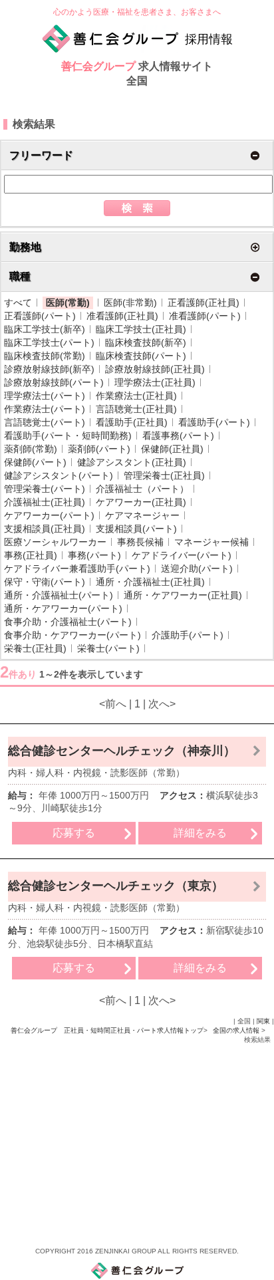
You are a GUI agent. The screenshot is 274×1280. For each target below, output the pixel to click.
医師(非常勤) (130, 302)
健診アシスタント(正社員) (131, 462)
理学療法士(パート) (44, 395)
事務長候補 (140, 542)
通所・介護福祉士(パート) (58, 595)
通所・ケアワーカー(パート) (63, 608)
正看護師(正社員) (203, 302)
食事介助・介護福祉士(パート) (68, 621)
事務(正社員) (30, 555)
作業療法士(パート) (44, 409)
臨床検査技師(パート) (141, 355)
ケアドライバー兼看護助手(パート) (77, 568)
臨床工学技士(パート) (49, 342)
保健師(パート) (35, 462)
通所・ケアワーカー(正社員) (183, 595)
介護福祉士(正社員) (44, 502)
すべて (18, 302)
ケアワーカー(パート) (49, 515)
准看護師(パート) (205, 316)
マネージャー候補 (211, 542)
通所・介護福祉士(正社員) (150, 581)
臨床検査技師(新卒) (145, 342)
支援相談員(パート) (136, 528)
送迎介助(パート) (197, 568)
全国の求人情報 (237, 1030)
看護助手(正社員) (132, 422)
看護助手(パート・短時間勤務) (68, 435)
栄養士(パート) (108, 648)
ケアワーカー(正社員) (141, 502)
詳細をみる (200, 832)
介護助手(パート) (187, 635)
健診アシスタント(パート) (58, 475)
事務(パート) (94, 555)
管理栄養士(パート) (44, 488)
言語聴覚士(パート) (44, 422)
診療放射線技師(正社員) (155, 369)
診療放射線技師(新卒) (49, 369)
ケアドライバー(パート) (181, 555)
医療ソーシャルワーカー (55, 542)
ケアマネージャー (142, 515)
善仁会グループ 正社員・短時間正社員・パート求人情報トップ (107, 1030)
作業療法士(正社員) (136, 395)
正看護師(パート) (40, 316)
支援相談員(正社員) (44, 528)
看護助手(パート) (214, 422)
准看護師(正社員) (122, 316)
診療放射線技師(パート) (54, 382)
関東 (263, 1021)
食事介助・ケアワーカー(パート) (72, 635)
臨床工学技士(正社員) (141, 329)
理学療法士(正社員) (155, 382)
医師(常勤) (68, 302)
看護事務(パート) (178, 435)
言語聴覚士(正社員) (136, 409)
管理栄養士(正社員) (164, 475)
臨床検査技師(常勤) (44, 355)
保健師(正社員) (172, 449)
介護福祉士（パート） (142, 488)
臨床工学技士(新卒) (44, 329)
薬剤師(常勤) (30, 449)
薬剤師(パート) (99, 449)
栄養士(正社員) (35, 648)
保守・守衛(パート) (44, 581)
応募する (74, 832)
